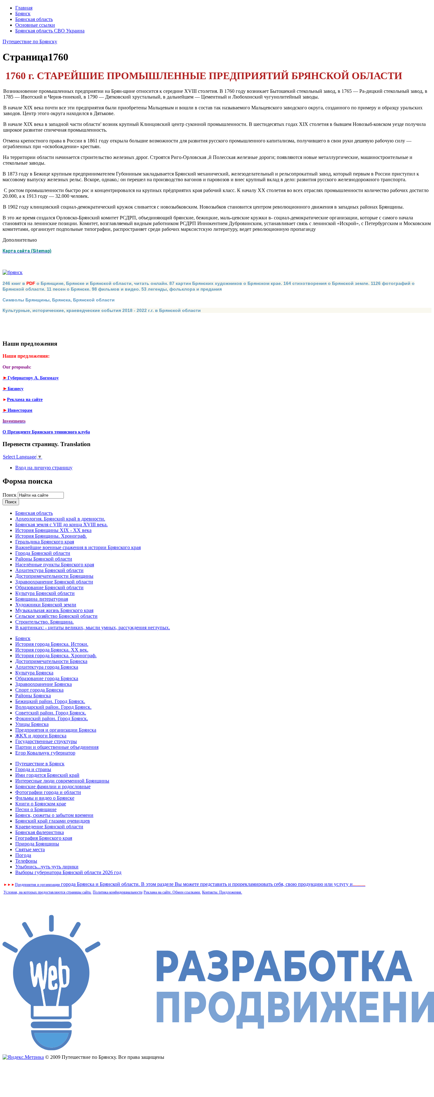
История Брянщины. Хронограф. (51, 536)
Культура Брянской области (45, 593)
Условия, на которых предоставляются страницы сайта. (47, 892)
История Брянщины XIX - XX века (53, 530)
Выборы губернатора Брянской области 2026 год (68, 872)
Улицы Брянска (32, 724)
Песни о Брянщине (36, 809)
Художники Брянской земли (45, 604)
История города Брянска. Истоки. (51, 644)
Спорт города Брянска (39, 690)
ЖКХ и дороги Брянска (40, 735)
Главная (23, 7)
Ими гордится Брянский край (47, 775)
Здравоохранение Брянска (43, 684)
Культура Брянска (34, 672)
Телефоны (26, 861)
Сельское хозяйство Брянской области (56, 616)
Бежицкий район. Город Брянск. (50, 701)
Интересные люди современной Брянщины (62, 780)
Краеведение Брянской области (49, 826)
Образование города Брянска (46, 678)
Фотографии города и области (48, 792)
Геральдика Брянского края (44, 541)
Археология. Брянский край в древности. (60, 518)
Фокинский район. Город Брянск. (51, 718)
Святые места (30, 849)
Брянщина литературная (41, 599)
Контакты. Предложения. (222, 892)
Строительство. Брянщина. (44, 621)
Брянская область (34, 19)
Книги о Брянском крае (40, 803)
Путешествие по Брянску (30, 41)
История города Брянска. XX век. (51, 649)
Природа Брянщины (37, 843)
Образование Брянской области (49, 587)
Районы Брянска (33, 695)
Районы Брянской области (43, 559)
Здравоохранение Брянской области (54, 581)
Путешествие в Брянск (39, 763)
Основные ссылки (35, 25)
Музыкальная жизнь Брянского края (54, 610)
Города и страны (33, 769)
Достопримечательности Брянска (51, 661)
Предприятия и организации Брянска (55, 730)
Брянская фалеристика (39, 832)
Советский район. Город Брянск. (50, 712)
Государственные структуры (46, 741)
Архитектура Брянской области (49, 570)
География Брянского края (43, 838)
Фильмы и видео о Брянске (44, 798)
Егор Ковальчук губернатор (45, 752)
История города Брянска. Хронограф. (56, 655)
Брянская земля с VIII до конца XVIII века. (61, 524)
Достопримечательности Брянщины (54, 576)
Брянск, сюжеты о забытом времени (54, 815)
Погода (23, 855)
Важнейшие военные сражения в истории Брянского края (78, 547)
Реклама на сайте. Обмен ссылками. (172, 892)
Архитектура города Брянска (46, 667)
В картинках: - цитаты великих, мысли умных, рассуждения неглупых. (92, 627)
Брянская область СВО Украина (50, 30)
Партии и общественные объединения (56, 747)
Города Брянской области (42, 553)
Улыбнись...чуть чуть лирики (46, 866)
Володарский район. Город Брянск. (53, 707)
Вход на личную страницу (43, 467)
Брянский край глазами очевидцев (52, 821)
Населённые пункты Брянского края (54, 564)
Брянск (23, 13)
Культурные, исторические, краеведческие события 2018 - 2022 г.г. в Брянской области (102, 310)
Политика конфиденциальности (117, 892)
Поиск (10, 495)
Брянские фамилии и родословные (53, 786)
